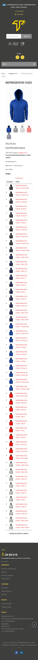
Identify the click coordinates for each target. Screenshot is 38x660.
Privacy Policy (5, 579)
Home (3, 73)
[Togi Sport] (19, 26)
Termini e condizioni (7, 575)
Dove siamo (19, 11)
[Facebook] (17, 57)
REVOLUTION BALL (21, 7)
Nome (17, 182)
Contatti (4, 594)
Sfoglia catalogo (6, 607)
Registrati (16, 43)
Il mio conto (4, 588)
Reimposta (20, 178)
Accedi (16, 45)
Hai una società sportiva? (9, 569)
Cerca (26, 36)
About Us (4, 572)
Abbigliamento (13, 73)
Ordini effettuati (6, 591)
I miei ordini (19, 14)
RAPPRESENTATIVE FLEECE (15, 5)
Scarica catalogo (6, 603)
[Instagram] (22, 57)
